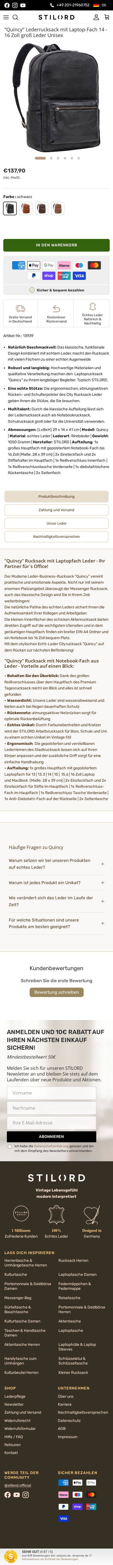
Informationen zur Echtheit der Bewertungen (50, 1559)
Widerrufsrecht (17, 1420)
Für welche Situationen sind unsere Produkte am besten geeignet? (44, 923)
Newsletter (14, 1404)
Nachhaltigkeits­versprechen (83, 1412)
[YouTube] (23, 5)
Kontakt (11, 1452)
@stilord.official (17, 1485)
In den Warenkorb (56, 245)
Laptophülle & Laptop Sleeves (77, 1347)
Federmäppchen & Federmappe (74, 1286)
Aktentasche (69, 1321)
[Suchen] (18, 17)
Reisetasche (69, 1298)
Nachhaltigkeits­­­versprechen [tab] (56, 536)
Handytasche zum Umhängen (20, 1361)
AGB (62, 1428)
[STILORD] (56, 17)
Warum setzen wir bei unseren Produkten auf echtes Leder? (49, 864)
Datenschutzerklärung (51, 1146)
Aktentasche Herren (22, 1344)
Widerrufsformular (20, 1428)
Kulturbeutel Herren (21, 1372)
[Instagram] (15, 5)
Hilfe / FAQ (13, 1437)
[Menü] (6, 17)
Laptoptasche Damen (77, 1274)
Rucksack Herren (73, 1260)
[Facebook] (7, 5)
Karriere (65, 1404)
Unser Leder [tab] (57, 523)
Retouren (12, 1445)
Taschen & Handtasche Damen (25, 1333)
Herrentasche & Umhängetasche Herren (25, 1263)
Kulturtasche (15, 1274)
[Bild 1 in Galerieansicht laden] (56, 97)
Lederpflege (15, 1396)
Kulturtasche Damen (22, 1321)
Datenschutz (69, 1420)
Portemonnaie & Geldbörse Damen (27, 1286)
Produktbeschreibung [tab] (56, 496)
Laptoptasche (70, 1330)
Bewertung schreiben (56, 992)
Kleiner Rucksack (73, 1372)
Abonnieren (51, 1136)
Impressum (67, 1437)
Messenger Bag (17, 1298)
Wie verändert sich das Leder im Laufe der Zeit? (51, 901)
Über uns (66, 1396)
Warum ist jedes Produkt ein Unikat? (44, 882)
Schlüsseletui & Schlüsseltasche (73, 1361)
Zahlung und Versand (22, 1412)
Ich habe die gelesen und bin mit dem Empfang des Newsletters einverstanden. (54, 1148)
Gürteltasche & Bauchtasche (17, 1309)
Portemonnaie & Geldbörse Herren (81, 1309)
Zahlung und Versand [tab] (56, 510)
